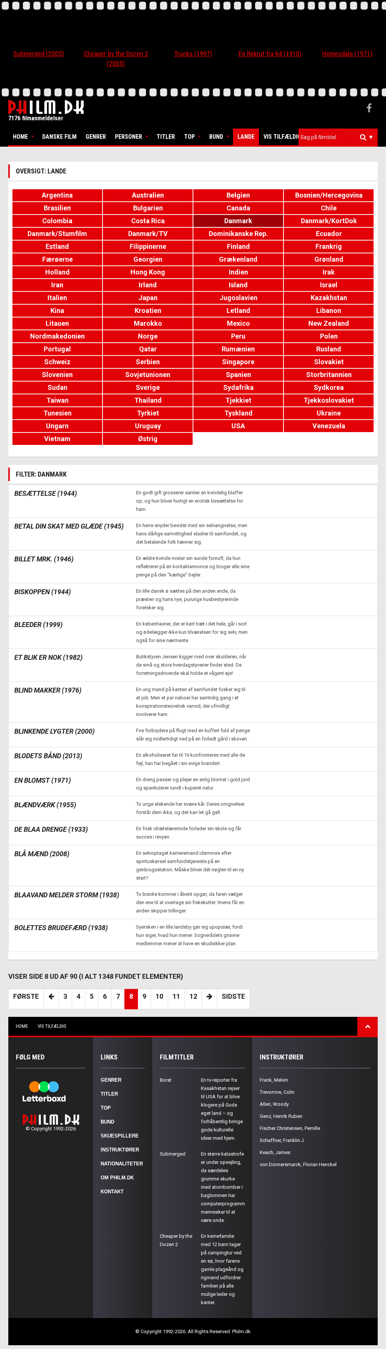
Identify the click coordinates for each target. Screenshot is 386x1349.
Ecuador (329, 234)
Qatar (148, 349)
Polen (329, 336)
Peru (238, 336)
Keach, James (275, 1152)
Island (238, 285)
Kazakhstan (329, 298)
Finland (238, 246)
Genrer (96, 136)
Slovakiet (329, 362)
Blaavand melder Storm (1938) (66, 895)
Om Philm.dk (117, 1177)
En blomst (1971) (42, 780)
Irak (329, 272)
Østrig (148, 439)
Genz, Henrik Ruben (281, 1116)
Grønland (328, 259)
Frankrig (329, 246)
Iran (57, 285)
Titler (165, 136)
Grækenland (238, 259)
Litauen (57, 323)
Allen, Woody (274, 1104)
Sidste (233, 996)
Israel (328, 285)
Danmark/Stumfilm (57, 234)
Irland (148, 285)
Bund (216, 136)
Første (26, 996)
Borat (166, 1080)
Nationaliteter (122, 1164)
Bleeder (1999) (38, 625)
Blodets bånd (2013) (48, 756)
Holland (57, 272)
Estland (57, 246)
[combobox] (338, 137)
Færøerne (57, 259)
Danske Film (59, 136)
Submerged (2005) (38, 54)
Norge (148, 336)
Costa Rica (148, 221)
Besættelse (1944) (45, 493)
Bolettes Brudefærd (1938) (61, 928)
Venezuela (328, 426)
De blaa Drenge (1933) (51, 829)
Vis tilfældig (282, 136)
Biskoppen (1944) (42, 592)
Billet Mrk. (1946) (44, 559)
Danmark (238, 221)
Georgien (147, 259)
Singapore (238, 362)
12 (193, 996)
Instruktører (120, 1150)
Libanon (328, 310)
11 (176, 996)
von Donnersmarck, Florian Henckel (298, 1164)
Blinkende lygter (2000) (54, 731)
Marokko (148, 323)
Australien (148, 195)
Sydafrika (238, 387)
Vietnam (57, 439)
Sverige (148, 387)
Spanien (238, 375)
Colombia (57, 221)
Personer (128, 136)
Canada (238, 208)
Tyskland (238, 413)
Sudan (57, 387)
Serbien (148, 362)
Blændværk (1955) (45, 805)
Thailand (148, 400)
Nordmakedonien (57, 336)
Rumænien (238, 349)
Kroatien (148, 310)
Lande (245, 136)
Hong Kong (147, 272)
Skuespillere (120, 1136)
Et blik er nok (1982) (48, 657)
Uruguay (148, 426)
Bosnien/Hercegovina (329, 195)
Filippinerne (148, 246)
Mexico (238, 323)
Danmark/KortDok (329, 221)
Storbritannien (329, 375)
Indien (238, 272)
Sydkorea (329, 387)
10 (159, 996)
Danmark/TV (148, 234)
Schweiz (57, 362)
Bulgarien (148, 208)
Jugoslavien (238, 298)
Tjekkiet (238, 400)
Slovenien (57, 375)
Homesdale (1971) (347, 54)
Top (189, 136)
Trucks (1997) (193, 54)
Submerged (172, 1154)
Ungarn (57, 426)
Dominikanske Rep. (238, 234)
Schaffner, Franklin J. (282, 1140)
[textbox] (340, 137)
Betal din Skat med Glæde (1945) (69, 526)
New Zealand (328, 323)
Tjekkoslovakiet (328, 400)
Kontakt (112, 1191)
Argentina (57, 195)
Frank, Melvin (274, 1080)
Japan (148, 298)
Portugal (57, 349)
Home (20, 136)
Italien (57, 298)
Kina (57, 310)
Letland (238, 310)
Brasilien (57, 208)
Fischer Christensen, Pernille (290, 1128)
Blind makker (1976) (47, 690)
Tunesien (57, 413)
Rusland (328, 349)
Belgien (238, 195)
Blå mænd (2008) (41, 854)
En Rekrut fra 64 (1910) (270, 54)
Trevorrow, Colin (277, 1092)
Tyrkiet (148, 413)
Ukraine (329, 413)
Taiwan (57, 400)
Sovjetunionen (147, 375)
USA (238, 426)
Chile (329, 208)
